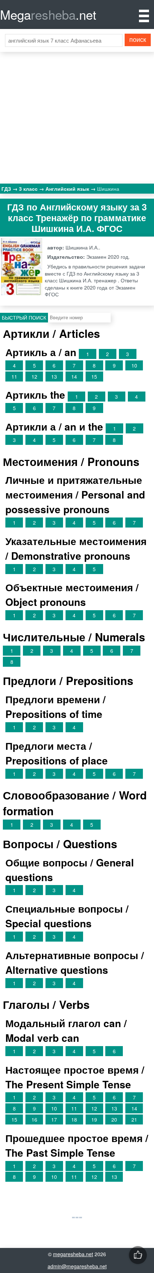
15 (94, 376)
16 (34, 1119)
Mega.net (48, 14)
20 (114, 1119)
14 (74, 376)
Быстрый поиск (24, 317)
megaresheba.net (73, 1254)
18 (74, 1119)
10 (134, 365)
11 (14, 376)
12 (34, 376)
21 (134, 1119)
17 (54, 1119)
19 (94, 1119)
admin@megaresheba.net (77, 1266)
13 (54, 376)
